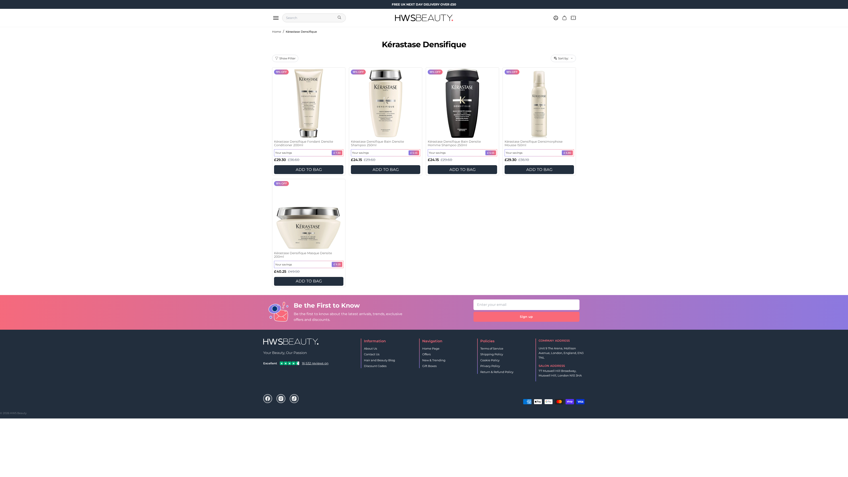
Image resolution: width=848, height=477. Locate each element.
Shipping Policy (491, 354)
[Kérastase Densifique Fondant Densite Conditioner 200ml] (308, 103)
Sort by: (563, 58)
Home (276, 31)
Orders (546, 394)
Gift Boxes (429, 366)
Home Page (430, 348)
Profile (561, 394)
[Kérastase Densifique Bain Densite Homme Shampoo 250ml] (462, 103)
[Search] (340, 18)
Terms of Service (491, 348)
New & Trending (433, 360)
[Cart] (564, 18)
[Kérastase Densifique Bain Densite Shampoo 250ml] (385, 103)
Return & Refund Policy (496, 372)
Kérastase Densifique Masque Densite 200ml (303, 255)
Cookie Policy (490, 360)
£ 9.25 (337, 264)
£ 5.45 (413, 152)
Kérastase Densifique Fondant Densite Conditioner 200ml (303, 143)
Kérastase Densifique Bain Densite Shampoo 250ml (377, 143)
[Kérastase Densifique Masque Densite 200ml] (308, 215)
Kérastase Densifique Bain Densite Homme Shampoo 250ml (454, 143)
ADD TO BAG (309, 169)
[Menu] (276, 17)
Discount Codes (375, 366)
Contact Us (371, 354)
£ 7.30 (337, 152)
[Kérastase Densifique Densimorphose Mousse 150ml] (539, 103)
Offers (426, 354)
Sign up (526, 317)
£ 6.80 (567, 152)
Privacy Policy (490, 366)
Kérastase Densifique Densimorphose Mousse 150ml (533, 143)
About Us (370, 348)
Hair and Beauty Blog (379, 360)
